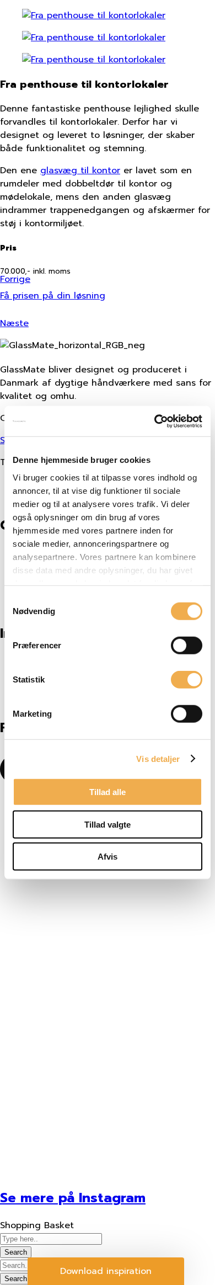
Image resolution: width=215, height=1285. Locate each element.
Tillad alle (107, 792)
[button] (106, 1271)
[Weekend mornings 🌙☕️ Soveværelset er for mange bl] (107, 1092)
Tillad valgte (107, 824)
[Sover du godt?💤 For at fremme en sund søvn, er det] (107, 954)
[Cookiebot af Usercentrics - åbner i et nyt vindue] (154, 421)
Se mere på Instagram (73, 1198)
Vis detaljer (158, 758)
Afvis (107, 856)
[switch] (186, 645)
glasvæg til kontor (80, 170)
